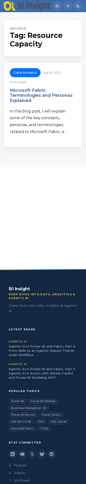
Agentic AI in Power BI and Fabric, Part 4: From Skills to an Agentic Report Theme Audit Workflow (42, 350)
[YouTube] (22, 454)
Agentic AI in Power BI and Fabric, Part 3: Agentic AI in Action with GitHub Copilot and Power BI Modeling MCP (42, 373)
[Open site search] (68, 6)
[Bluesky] (42, 454)
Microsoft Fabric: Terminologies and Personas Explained (41, 95)
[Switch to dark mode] (78, 6)
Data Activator (25, 72)
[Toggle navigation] (57, 6)
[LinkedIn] (13, 454)
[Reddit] (52, 454)
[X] (32, 454)
